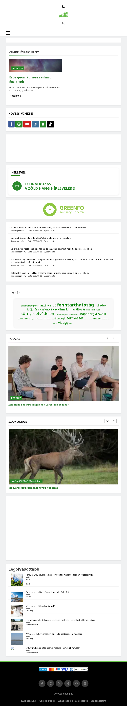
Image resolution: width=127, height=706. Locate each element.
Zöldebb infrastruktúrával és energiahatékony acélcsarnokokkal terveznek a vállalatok (49, 227)
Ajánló (28, 579)
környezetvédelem (38, 313)
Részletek (15, 95)
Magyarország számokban (26, 481)
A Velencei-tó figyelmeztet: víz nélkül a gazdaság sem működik (54, 634)
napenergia (88, 314)
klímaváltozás (75, 309)
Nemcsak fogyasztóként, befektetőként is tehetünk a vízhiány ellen (41, 238)
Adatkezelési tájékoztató (73, 700)
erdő (53, 305)
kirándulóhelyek (93, 310)
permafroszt (24, 318)
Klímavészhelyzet (32, 625)
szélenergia (59, 318)
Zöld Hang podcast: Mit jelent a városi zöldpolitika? (38, 404)
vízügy (63, 322)
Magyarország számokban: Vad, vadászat (33, 487)
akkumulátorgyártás (30, 305)
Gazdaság (29, 611)
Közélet (28, 584)
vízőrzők (55, 323)
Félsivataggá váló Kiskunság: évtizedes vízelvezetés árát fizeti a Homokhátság (60, 620)
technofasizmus (88, 319)
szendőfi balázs (45, 319)
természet (75, 318)
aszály (44, 305)
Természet (17, 68)
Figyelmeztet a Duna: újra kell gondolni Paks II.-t (47, 592)
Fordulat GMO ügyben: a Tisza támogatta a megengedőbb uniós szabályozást (60, 575)
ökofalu (71, 323)
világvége (97, 318)
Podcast (16, 398)
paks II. (102, 314)
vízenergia (105, 319)
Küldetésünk (28, 700)
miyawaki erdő (74, 314)
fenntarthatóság (75, 305)
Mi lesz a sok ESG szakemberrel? (40, 606)
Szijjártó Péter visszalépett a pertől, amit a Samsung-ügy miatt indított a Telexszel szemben (51, 249)
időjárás (32, 309)
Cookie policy (47, 700)
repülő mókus (35, 319)
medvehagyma (62, 314)
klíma (61, 309)
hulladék (100, 305)
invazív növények (47, 309)
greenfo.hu (21, 230)
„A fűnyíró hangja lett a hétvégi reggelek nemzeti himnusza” (53, 648)
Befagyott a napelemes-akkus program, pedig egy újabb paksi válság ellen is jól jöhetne (50, 273)
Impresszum (98, 700)
